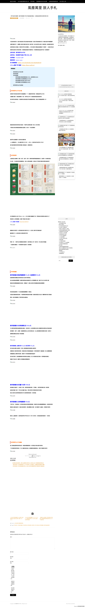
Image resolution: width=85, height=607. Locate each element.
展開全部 (59, 221)
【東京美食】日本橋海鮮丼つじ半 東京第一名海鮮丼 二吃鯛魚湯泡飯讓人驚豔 (28, 464)
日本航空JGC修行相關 (63, 232)
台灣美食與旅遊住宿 (53, 1)
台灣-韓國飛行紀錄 (62, 223)
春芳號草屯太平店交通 (18, 71)
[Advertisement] (32, 29)
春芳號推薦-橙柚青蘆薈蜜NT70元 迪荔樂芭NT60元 (27, 77)
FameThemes (73, 603)
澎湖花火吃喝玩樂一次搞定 (64, 228)
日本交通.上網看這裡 (63, 227)
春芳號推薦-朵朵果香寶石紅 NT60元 (23, 78)
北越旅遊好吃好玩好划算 (41, 1)
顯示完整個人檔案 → (62, 45)
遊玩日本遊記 (13, 1)
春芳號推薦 (41, 525)
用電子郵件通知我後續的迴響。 (12, 583)
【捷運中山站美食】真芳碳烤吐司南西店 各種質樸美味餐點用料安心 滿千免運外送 (46, 518)
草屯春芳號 (25, 525)
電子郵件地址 (11, 557)
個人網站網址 (11, 562)
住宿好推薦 (61, 239)
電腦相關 (60, 250)
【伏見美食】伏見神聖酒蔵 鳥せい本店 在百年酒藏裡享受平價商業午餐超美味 (28, 466)
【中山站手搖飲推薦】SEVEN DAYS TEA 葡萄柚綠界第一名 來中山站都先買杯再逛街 (31, 518)
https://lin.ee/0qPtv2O (28, 65)
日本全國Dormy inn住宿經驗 (64, 242)
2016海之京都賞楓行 (62, 235)
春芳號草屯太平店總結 (18, 85)
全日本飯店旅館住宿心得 (23, 1)
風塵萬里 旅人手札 (42, 8)
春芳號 (33, 525)
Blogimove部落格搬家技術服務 (79, 606)
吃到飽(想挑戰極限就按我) (64, 246)
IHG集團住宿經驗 (62, 241)
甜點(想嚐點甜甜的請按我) (64, 249)
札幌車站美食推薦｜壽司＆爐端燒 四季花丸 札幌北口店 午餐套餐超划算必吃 (28, 462)
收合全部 (63, 221)
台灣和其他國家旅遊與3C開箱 (64, 230)
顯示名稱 (11, 552)
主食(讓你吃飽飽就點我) (19, 523)
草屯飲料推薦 (20, 525)
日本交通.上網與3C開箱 (65, 1)
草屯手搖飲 (37, 525)
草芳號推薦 (15, 75)
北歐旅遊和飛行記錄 (62, 234)
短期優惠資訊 (61, 253)
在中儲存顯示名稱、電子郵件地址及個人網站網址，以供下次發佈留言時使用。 (12, 572)
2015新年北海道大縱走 (63, 238)
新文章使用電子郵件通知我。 (12, 590)
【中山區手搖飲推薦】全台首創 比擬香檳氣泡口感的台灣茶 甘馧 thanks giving (16, 518)
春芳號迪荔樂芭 (47, 525)
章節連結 (13, 68)
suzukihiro (61, 34)
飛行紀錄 (32, 1)
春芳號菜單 (15, 73)
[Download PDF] (32, 513)
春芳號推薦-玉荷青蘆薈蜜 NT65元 (23, 82)
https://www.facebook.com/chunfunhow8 (29, 62)
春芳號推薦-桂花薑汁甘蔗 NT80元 (23, 80)
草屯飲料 (15, 525)
